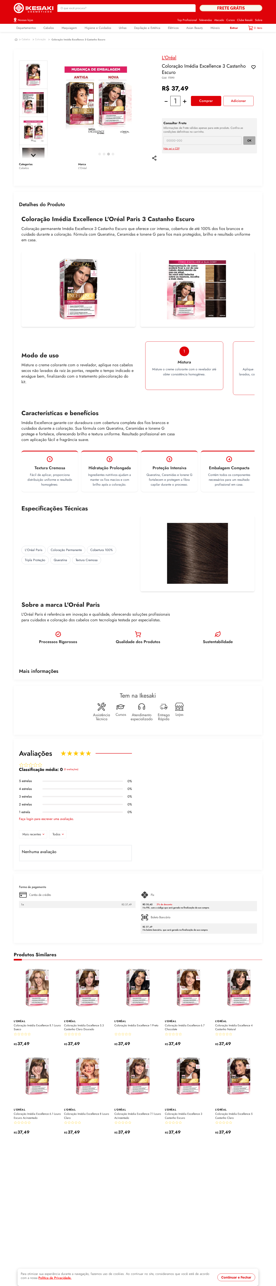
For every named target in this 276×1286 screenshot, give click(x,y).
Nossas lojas (25, 20)
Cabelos (26, 39)
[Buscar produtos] (191, 8)
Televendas (205, 20)
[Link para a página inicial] (16, 40)
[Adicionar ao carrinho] (57, 1046)
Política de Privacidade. (55, 1278)
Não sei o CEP (171, 148)
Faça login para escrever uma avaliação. (46, 819)
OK (249, 140)
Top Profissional (187, 20)
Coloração (40, 39)
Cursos (230, 20)
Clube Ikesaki (245, 20)
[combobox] (126, 8)
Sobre (258, 20)
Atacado (219, 20)
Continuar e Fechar (236, 1277)
